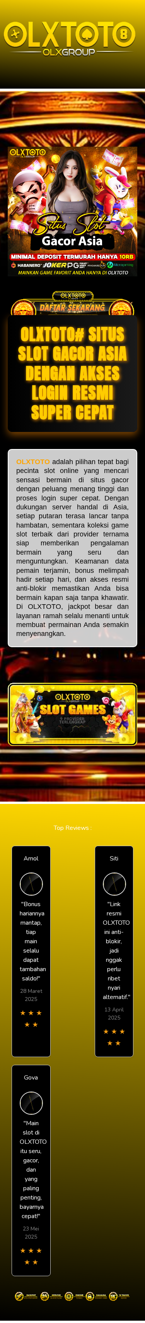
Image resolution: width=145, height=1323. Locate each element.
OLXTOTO (33, 462)
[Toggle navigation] (8, 63)
